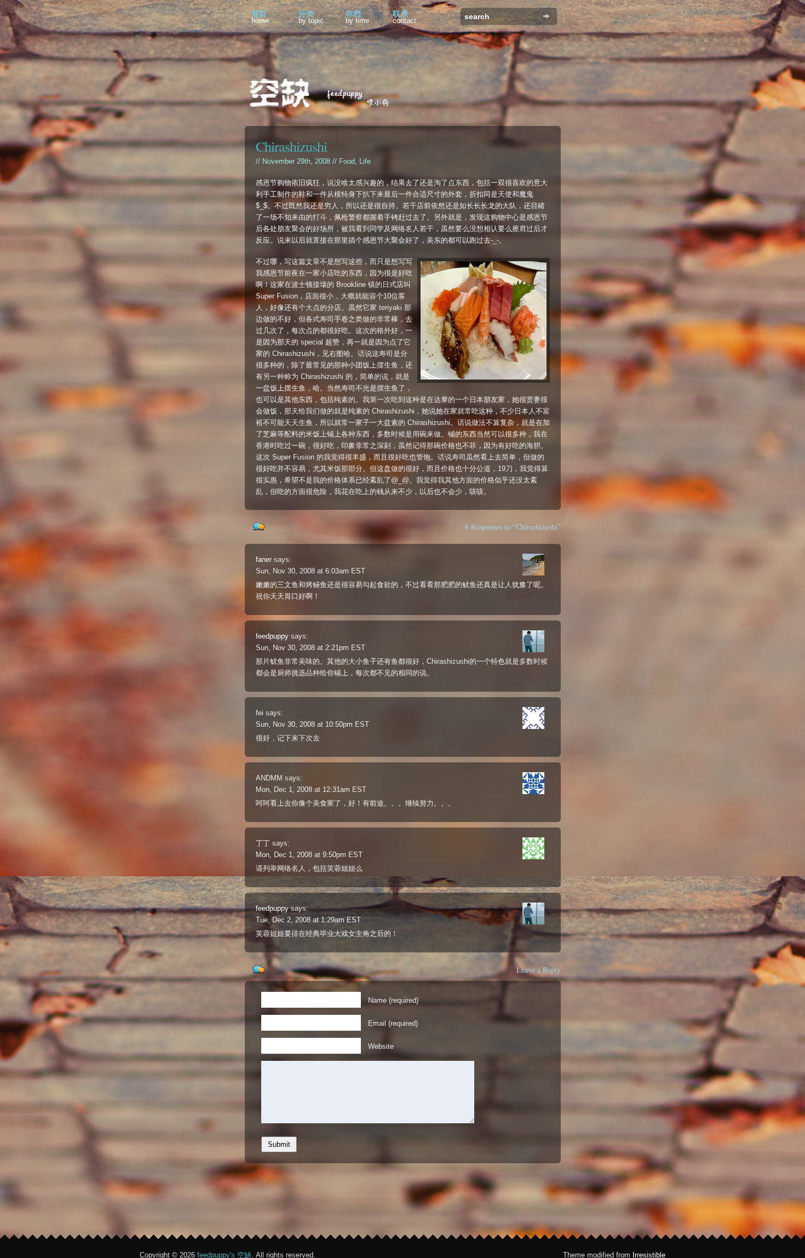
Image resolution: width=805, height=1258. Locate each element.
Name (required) (393, 1000)
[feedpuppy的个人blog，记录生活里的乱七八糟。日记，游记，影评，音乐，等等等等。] (327, 94)
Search (546, 16)
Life (365, 161)
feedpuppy (272, 636)
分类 (311, 17)
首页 (260, 17)
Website (381, 1046)
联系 (404, 17)
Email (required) (393, 1023)
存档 (357, 17)
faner (264, 559)
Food (347, 161)
